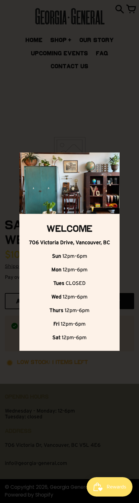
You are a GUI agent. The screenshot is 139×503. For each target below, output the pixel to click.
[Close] (112, 160)
